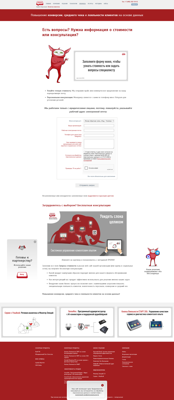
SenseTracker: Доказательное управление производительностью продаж (76, 377)
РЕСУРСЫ (90, 4)
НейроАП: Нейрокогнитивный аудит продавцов (103, 364)
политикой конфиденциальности (87, 395)
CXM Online (38, 365)
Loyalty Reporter (40, 362)
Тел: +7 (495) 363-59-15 (130, 2)
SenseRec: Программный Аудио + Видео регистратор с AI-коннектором (75, 373)
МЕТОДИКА (98, 4)
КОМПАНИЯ (56, 4)
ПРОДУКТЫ (82, 4)
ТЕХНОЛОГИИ (73, 4)
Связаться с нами (127, 366)
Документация (126, 357)
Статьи (124, 359)
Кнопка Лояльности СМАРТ (72, 364)
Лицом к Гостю (97, 356)
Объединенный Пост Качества (44, 354)
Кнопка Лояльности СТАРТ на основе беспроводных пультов (75, 352)
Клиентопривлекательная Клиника (103, 358)
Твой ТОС (37, 352)
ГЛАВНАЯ (48, 4)
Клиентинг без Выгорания (100, 361)
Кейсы (124, 352)
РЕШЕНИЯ (64, 4)
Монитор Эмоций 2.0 (99, 374)
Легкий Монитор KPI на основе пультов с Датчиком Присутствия (76, 361)
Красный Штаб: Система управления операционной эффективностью (104, 352)
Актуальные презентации (129, 354)
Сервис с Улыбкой (98, 376)
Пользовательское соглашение (127, 363)
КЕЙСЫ (106, 4)
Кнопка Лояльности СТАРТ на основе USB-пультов (76, 356)
